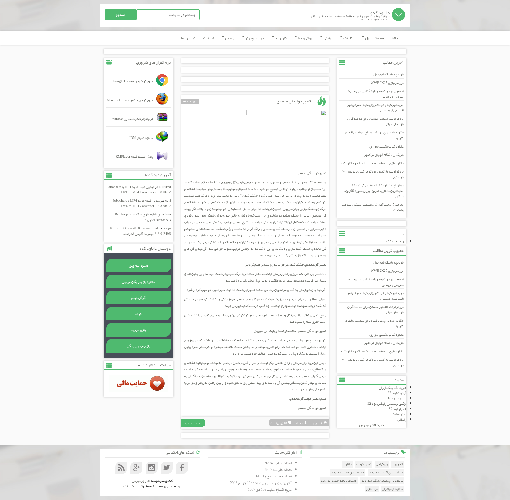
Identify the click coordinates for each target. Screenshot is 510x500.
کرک (138, 314)
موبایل (229, 38)
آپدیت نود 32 (397, 392)
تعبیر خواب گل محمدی (294, 101)
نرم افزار (372, 489)
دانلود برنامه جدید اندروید (338, 480)
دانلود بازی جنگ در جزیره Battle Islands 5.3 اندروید (143, 217)
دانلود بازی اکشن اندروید (386, 472)
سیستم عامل (374, 38)
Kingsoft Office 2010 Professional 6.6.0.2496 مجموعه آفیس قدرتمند (140, 231)
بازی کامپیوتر (254, 38)
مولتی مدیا (304, 38)
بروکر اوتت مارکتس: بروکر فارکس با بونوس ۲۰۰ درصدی (372, 174)
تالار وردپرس (141, 480)
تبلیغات (208, 38)
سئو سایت (399, 414)
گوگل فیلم (138, 297)
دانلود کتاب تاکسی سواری (386, 146)
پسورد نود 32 (396, 398)
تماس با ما (188, 38)
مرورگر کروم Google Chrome (133, 81)
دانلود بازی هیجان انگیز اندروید (382, 480)
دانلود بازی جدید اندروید (347, 472)
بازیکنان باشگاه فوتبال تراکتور (384, 154)
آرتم (168, 200)
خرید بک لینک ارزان (392, 387)
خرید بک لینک (396, 241)
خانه (395, 38)
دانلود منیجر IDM (141, 137)
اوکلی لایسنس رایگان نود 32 (386, 403)
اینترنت (348, 38)
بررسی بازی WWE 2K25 (387, 82)
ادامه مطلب (193, 422)
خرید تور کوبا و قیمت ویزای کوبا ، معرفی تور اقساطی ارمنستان (375, 107)
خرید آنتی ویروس (371, 425)
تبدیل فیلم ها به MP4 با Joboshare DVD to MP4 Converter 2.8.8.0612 (139, 189)
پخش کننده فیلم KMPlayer (134, 156)
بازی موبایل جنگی (138, 346)
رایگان (401, 419)
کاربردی (280, 38)
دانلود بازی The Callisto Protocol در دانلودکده (372, 163)
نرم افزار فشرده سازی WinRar (132, 118)
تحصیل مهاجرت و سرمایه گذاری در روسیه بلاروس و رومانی (376, 94)
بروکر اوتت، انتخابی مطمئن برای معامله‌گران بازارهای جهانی (375, 121)
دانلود (347, 464)
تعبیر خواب (363, 464)
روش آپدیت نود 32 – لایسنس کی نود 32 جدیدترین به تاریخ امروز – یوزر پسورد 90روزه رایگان (374, 191)
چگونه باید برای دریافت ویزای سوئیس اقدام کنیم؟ (374, 135)
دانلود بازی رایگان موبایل (138, 281)
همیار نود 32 (397, 408)
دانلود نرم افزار (392, 489)
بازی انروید (138, 329)
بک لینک (129, 486)
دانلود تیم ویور (138, 265)
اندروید (398, 464)
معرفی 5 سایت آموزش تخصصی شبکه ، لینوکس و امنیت (372, 207)
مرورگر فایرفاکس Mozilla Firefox (130, 100)
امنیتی (327, 38)
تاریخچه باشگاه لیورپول (388, 74)
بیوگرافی (382, 464)
